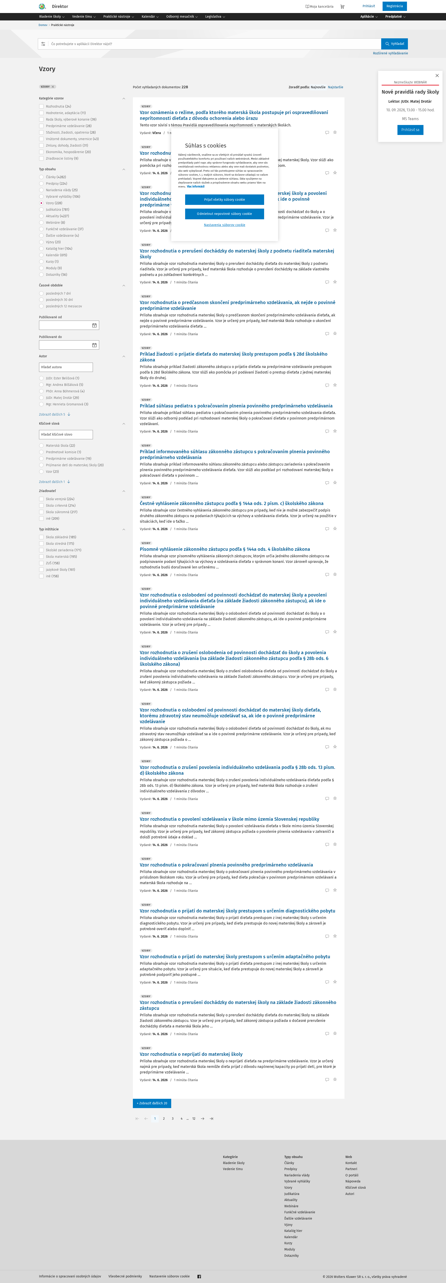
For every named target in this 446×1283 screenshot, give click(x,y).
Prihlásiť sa (410, 130)
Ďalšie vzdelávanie (298, 1219)
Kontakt (351, 1163)
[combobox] (223, 43)
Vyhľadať (397, 44)
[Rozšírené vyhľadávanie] (43, 44)
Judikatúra (291, 1194)
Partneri (351, 1169)
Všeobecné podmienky (125, 1276)
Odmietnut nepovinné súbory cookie (224, 214)
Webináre (291, 1206)
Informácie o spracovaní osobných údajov (70, 1276)
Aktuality (290, 1200)
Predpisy (290, 1169)
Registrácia (395, 6)
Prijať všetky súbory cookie (224, 200)
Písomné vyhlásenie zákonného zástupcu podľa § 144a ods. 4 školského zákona (225, 549)
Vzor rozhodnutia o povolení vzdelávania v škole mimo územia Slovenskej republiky (229, 819)
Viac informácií (195, 186)
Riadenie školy (234, 1163)
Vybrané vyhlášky (297, 1181)
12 (193, 1119)
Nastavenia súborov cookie (224, 225)
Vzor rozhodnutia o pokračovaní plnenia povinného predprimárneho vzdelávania (226, 865)
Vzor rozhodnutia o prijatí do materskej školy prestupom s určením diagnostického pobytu (237, 911)
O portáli (351, 1175)
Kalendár (291, 1237)
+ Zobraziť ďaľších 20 (152, 1103)
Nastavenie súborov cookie (169, 1276)
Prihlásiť (369, 6)
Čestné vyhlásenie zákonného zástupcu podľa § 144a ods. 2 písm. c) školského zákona (232, 503)
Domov (43, 25)
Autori (349, 1194)
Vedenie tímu (233, 1169)
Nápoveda (353, 1181)
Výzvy (288, 1225)
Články (289, 1163)
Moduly (289, 1249)
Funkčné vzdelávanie (299, 1212)
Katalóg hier (293, 1231)
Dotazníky (291, 1256)
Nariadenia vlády (297, 1175)
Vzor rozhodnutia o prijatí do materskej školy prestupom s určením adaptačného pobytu (235, 956)
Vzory (288, 1188)
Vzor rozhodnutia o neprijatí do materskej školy (191, 1054)
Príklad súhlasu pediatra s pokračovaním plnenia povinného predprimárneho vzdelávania (236, 406)
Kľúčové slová (355, 1188)
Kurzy (288, 1243)
